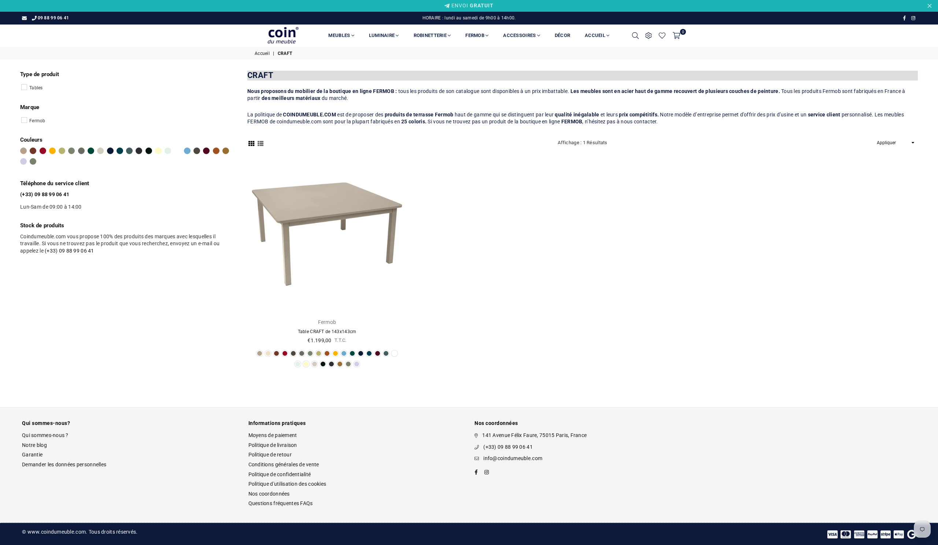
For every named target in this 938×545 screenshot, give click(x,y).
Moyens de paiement (272, 435)
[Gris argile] (100, 151)
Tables (36, 87)
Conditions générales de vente (283, 464)
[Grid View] (251, 143)
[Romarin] (81, 151)
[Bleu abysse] (110, 151)
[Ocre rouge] (33, 151)
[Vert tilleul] (62, 151)
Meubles (339, 35)
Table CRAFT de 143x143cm (327, 331)
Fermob (475, 35)
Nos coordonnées (269, 494)
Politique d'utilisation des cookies (287, 484)
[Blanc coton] (177, 151)
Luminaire (382, 35)
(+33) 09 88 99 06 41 (69, 251)
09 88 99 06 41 (53, 17)
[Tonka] (196, 151)
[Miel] (52, 151)
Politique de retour (270, 455)
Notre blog (34, 445)
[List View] (260, 143)
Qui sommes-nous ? (45, 435)
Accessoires (520, 35)
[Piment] (43, 151)
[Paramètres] (648, 35)
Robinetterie (431, 35)
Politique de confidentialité (279, 474)
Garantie (32, 455)
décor (562, 35)
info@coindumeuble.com (512, 458)
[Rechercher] (635, 35)
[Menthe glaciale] (168, 151)
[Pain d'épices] (225, 151)
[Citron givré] (158, 151)
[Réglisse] (148, 151)
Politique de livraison (272, 445)
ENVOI (472, 5)
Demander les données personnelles (64, 464)
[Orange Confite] (216, 151)
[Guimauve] (23, 161)
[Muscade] (23, 151)
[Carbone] (139, 151)
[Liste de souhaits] (662, 35)
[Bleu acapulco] (120, 151)
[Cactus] (71, 151)
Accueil (595, 35)
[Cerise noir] (206, 151)
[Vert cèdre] (91, 151)
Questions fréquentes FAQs (280, 503)
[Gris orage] (129, 151)
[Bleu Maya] (187, 151)
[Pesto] (33, 161)
